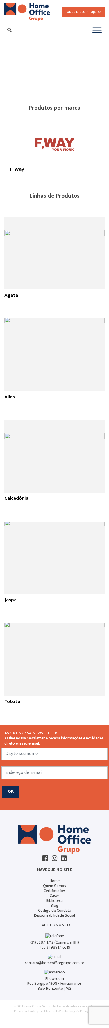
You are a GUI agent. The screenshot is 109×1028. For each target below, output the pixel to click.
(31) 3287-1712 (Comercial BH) (54, 942)
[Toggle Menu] (97, 30)
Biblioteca (54, 900)
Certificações (55, 890)
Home (55, 880)
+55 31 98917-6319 (54, 947)
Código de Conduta (54, 910)
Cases (55, 895)
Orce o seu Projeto (84, 12)
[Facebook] (45, 858)
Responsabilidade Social (54, 915)
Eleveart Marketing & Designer (69, 1011)
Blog (54, 905)
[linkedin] (64, 858)
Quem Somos (54, 885)
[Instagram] (54, 858)
